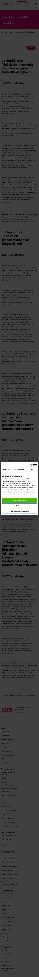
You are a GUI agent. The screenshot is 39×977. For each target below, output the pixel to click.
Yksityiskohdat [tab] (19, 469)
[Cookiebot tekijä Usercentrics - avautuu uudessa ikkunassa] (29, 464)
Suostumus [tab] (7, 469)
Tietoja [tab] (32, 469)
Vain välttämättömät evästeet (19, 511)
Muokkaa (18, 506)
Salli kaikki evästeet (19, 500)
